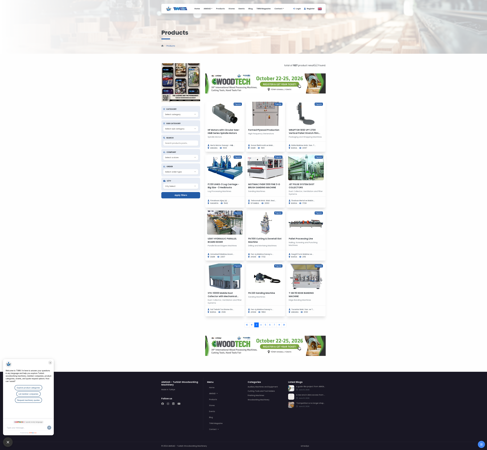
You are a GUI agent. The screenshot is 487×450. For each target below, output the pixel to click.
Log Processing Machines (219, 191)
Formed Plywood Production (263, 129)
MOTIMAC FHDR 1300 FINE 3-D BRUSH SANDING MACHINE (264, 186)
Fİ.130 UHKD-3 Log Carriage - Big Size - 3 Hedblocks (223, 186)
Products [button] (213, 399)
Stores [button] (212, 405)
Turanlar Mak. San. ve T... (302, 309)
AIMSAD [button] (212, 393)
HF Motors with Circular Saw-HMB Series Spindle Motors (224, 131)
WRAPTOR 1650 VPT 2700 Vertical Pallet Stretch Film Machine (304, 133)
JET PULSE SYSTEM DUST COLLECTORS (301, 186)
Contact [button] (213, 429)
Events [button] (212, 411)
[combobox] (180, 114)
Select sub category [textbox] (174, 128)
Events (242, 8)
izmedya (305, 446)
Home (197, 8)
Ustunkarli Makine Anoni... (222, 254)
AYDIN (253, 257)
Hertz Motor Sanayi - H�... (222, 145)
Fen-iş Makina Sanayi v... (262, 254)
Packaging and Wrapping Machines (305, 137)
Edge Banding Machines (300, 300)
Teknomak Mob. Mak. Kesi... (263, 200)
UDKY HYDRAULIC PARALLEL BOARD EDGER (222, 240)
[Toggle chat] (8, 442)
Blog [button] (211, 417)
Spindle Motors (215, 137)
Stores (232, 8)
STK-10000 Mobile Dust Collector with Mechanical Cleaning (222, 296)
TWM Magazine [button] (216, 423)
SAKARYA (214, 203)
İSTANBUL (255, 203)
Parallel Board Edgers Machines (222, 245)
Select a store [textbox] (172, 157)
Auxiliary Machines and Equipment (263, 386)
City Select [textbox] (170, 186)
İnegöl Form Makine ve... (302, 254)
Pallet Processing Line (301, 238)
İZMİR (253, 148)
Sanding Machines (256, 191)
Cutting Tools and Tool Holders (261, 391)
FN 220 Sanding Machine (261, 293)
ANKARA (214, 148)
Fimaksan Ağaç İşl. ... (219, 200)
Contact (278, 8)
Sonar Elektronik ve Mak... (262, 145)
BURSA (294, 148)
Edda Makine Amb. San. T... (303, 145)
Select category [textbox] (172, 114)
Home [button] (211, 387)
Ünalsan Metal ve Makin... (303, 200)
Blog (250, 8)
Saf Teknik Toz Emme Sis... (222, 309)
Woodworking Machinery (258, 399)
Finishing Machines (256, 395)
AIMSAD (207, 8)
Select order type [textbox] (173, 171)
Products (220, 8)
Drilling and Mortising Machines (262, 245)
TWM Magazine (263, 8)
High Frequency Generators (261, 133)
